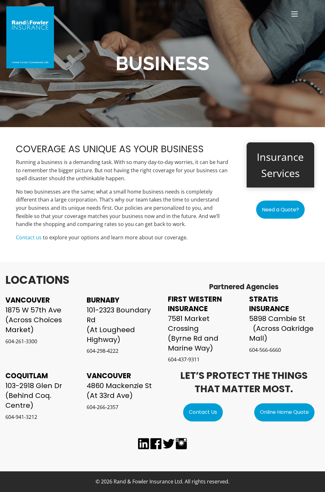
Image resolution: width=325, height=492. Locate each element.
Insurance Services (280, 165)
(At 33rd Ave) (110, 395)
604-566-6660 (265, 349)
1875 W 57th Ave (33, 310)
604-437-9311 (184, 359)
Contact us (29, 237)
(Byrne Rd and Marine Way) (193, 343)
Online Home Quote (284, 412)
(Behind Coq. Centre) (28, 400)
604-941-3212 (21, 416)
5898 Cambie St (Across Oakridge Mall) (283, 328)
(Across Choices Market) (33, 325)
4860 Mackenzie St (119, 386)
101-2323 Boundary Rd (119, 315)
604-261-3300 (21, 341)
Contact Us (203, 412)
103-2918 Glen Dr (33, 386)
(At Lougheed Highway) (111, 335)
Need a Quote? (280, 209)
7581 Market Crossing (188, 323)
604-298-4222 (102, 350)
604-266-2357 (102, 407)
